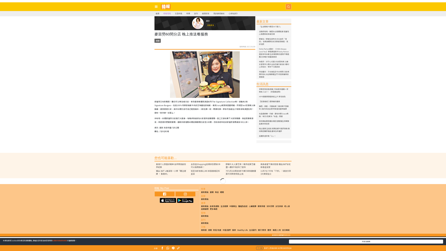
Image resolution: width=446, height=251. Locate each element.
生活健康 (224, 206)
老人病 (287, 206)
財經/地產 (217, 230)
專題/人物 (277, 230)
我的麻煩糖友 (219, 14)
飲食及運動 (214, 206)
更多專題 (213, 209)
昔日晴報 (286, 230)
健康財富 (205, 14)
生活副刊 (253, 230)
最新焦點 (204, 192)
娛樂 (234, 230)
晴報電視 (167, 14)
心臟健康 (252, 206)
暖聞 (222, 192)
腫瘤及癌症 (243, 206)
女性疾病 (279, 206)
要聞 (212, 192)
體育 (269, 230)
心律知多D (233, 14)
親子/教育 (262, 230)
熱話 (217, 192)
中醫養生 (233, 206)
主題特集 (178, 14)
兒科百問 (270, 206)
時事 (188, 14)
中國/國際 (227, 230)
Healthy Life (242, 230)
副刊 (196, 14)
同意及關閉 (366, 241)
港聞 (158, 40)
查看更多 (210, 25)
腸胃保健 (261, 206)
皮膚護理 (204, 209)
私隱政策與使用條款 (59, 240)
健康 (157, 14)
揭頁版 (204, 230)
